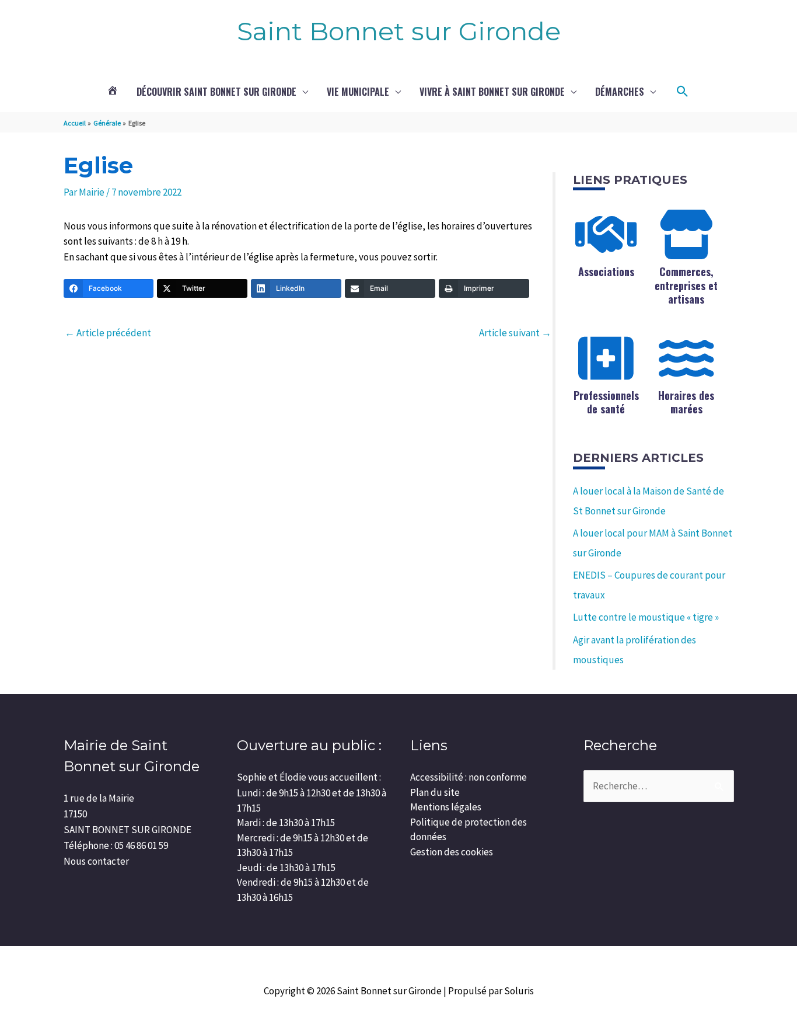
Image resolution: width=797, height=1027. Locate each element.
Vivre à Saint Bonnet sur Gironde (492, 92)
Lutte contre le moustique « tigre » (646, 617)
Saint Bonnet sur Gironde (399, 31)
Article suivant (515, 332)
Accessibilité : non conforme (468, 777)
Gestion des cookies (451, 851)
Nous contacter (96, 861)
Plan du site (435, 792)
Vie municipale (358, 92)
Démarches (619, 92)
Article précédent (108, 332)
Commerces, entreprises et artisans (686, 285)
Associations (606, 271)
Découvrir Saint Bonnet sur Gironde (216, 92)
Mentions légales (445, 806)
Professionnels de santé (606, 402)
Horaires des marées (686, 402)
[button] (682, 91)
